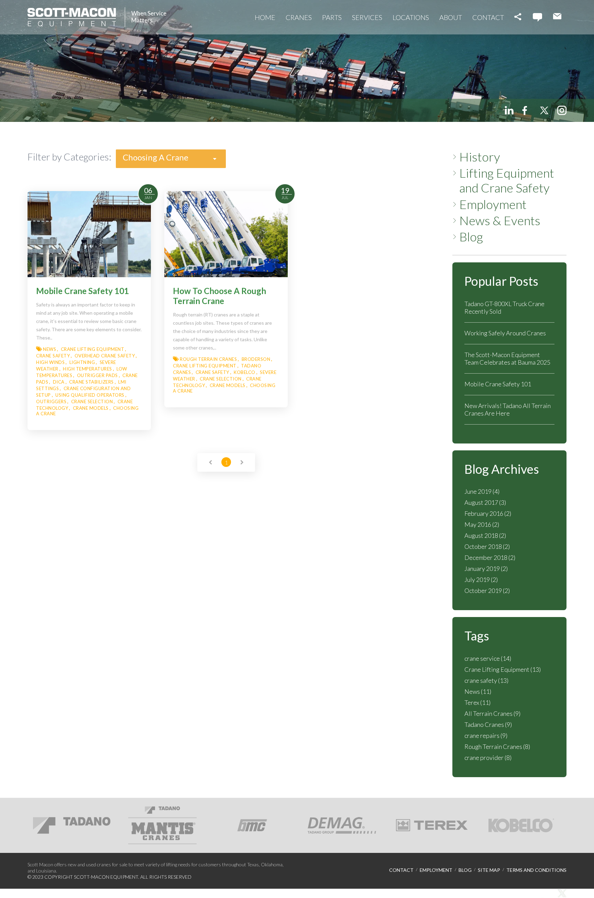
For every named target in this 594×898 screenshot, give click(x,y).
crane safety (486, 680)
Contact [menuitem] (401, 870)
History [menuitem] (479, 156)
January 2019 (486, 568)
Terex (477, 702)
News (477, 691)
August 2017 (485, 502)
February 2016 (487, 513)
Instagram (561, 110)
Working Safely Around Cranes (505, 333)
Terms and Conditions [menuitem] (536, 870)
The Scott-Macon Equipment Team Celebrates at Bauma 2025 (507, 358)
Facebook (526, 110)
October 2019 (487, 590)
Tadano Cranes (488, 724)
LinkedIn (509, 110)
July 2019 (481, 579)
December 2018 (489, 557)
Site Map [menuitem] (489, 870)
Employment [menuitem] (493, 204)
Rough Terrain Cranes (497, 746)
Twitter (544, 110)
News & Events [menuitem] (499, 220)
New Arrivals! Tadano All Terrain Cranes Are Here (507, 409)
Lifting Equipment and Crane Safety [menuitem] (506, 180)
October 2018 (487, 546)
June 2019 (481, 491)
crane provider (488, 757)
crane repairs (485, 735)
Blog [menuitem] (471, 236)
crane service (487, 658)
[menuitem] (265, 17)
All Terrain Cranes (492, 713)
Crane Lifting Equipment (502, 669)
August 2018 (485, 535)
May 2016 (481, 524)
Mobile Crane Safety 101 (497, 384)
